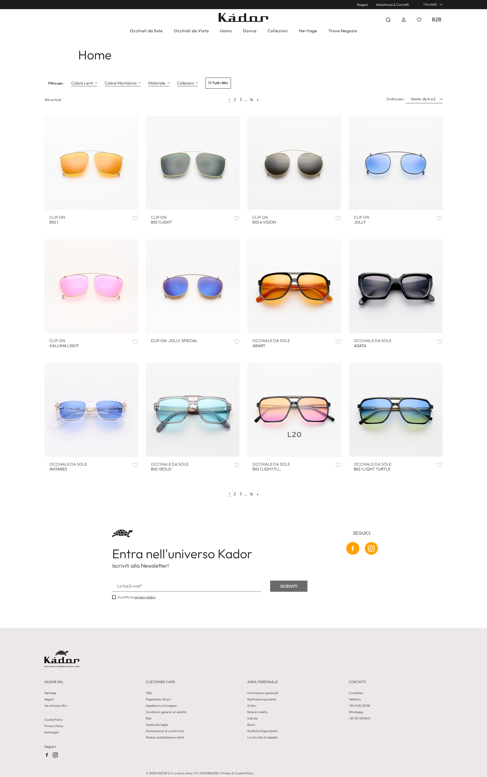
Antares (68, 466)
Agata (372, 343)
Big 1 (57, 220)
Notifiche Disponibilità (262, 731)
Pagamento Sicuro (158, 699)
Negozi (362, 4)
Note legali (51, 732)
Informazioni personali (262, 693)
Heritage (50, 693)
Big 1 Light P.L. (271, 466)
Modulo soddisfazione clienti (165, 737)
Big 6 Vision (264, 220)
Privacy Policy (53, 726)
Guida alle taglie (157, 725)
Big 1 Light (161, 220)
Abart (271, 343)
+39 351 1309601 (359, 718)
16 (251, 99)
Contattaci (356, 693)
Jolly (361, 220)
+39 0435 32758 (359, 705)
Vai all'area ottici (55, 705)
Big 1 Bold (169, 466)
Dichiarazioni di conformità (165, 731)
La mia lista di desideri (262, 737)
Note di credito (257, 712)
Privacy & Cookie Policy (237, 773)
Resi (148, 718)
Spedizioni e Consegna (161, 705)
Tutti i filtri (220, 83)
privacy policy (145, 597)
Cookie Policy (53, 719)
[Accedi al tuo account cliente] (404, 20)
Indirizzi (252, 718)
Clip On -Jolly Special (174, 340)
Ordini (251, 705)
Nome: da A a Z (423, 99)
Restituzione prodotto (261, 699)
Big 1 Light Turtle (372, 466)
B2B (436, 19)
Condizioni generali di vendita (166, 712)
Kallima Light (64, 343)
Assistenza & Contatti (392, 4)
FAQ (149, 693)
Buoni (251, 725)
